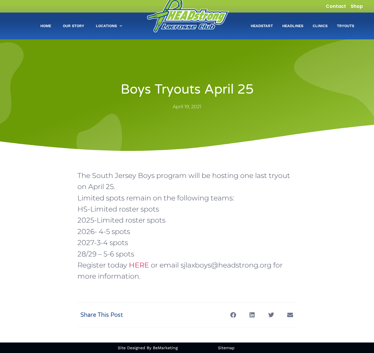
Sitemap (226, 347)
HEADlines (292, 26)
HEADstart (262, 26)
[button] (233, 315)
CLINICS (320, 26)
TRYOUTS (345, 26)
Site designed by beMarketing (148, 347)
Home (45, 26)
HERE (139, 265)
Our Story (73, 26)
